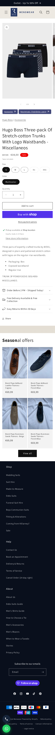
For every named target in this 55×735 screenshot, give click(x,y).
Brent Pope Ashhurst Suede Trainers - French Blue (39, 385)
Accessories (8, 111)
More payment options (27, 222)
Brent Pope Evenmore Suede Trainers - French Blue (40, 436)
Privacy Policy (12, 652)
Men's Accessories (15, 624)
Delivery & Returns (15, 563)
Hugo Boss (7, 119)
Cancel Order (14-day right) (19, 577)
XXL (46, 170)
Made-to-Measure (14, 488)
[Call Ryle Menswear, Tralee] (6, 719)
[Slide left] (20, 104)
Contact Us (11, 549)
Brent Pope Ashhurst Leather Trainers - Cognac (13, 385)
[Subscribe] (42, 672)
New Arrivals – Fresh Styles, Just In (33, 111)
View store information (17, 238)
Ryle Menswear (16, 719)
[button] (6, 12)
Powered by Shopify (30, 719)
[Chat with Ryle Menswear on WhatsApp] (6, 729)
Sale (8, 530)
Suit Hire (10, 482)
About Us (10, 597)
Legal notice (29, 728)
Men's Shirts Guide (15, 610)
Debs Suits (11, 495)
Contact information (44, 724)
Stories (9, 645)
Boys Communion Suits (17, 509)
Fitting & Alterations (16, 516)
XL (35, 170)
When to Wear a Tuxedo (17, 638)
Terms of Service (14, 570)
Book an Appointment (17, 556)
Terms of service (26, 724)
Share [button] (8, 318)
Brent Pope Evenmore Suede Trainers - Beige (14, 435)
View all (27, 453)
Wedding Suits (13, 475)
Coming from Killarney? (17, 523)
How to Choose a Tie (16, 617)
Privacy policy (11, 724)
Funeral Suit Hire (14, 502)
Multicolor (11, 182)
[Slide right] (34, 104)
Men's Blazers (13, 631)
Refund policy (45, 719)
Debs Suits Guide (14, 604)
